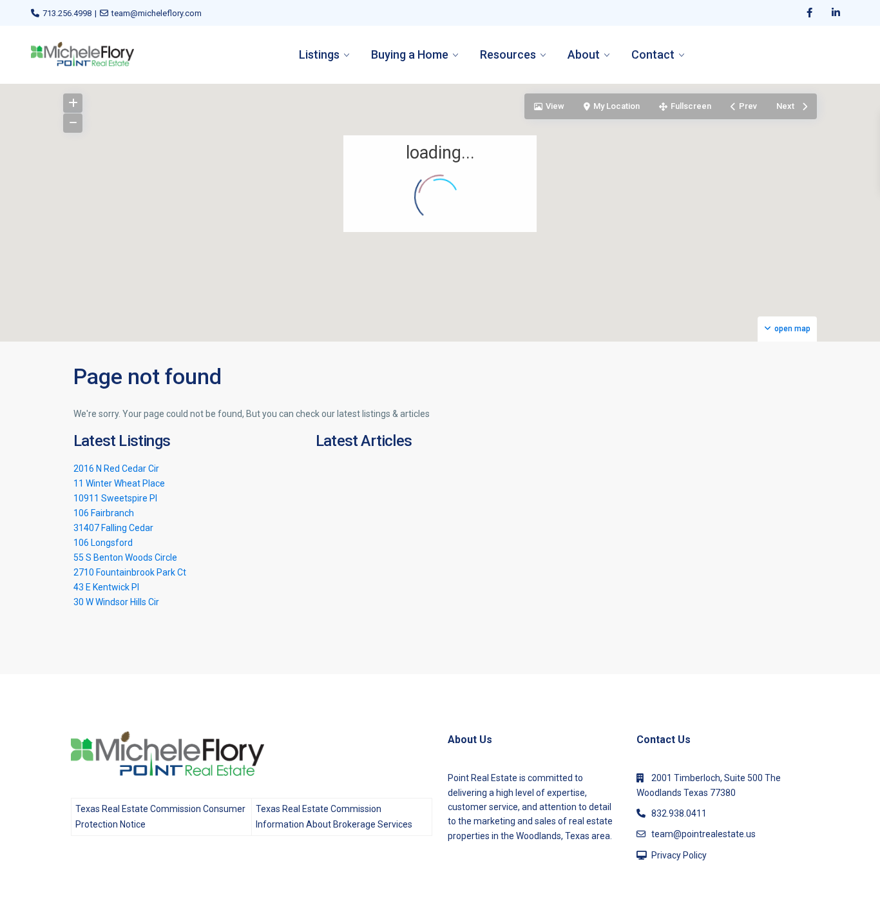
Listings (319, 54)
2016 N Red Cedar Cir (116, 468)
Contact (652, 54)
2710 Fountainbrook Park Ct (129, 572)
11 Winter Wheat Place (119, 483)
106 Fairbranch (103, 513)
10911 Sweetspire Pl (115, 498)
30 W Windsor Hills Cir (116, 602)
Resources (508, 54)
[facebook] (809, 13)
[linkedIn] (836, 13)
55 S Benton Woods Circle (125, 557)
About (584, 54)
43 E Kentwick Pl (106, 587)
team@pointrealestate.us (703, 834)
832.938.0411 (679, 813)
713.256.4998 (67, 13)
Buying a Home (409, 54)
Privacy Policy (679, 855)
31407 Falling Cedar (113, 528)
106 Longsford (103, 543)
